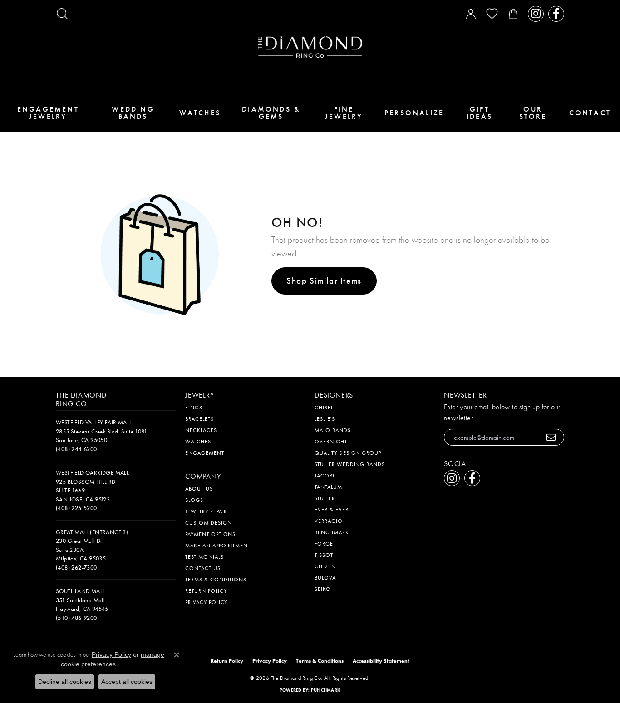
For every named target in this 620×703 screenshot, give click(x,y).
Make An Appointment (218, 545)
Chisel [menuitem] (324, 407)
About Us (199, 488)
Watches (200, 113)
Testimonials (204, 556)
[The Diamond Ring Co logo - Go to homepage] (310, 47)
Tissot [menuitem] (324, 555)
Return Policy (205, 591)
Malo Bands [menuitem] (333, 430)
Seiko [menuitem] (323, 589)
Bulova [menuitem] (325, 577)
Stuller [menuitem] (325, 498)
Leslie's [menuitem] (325, 419)
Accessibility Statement (381, 660)
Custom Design (208, 522)
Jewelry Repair (206, 511)
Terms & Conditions (215, 579)
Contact (590, 113)
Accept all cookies (127, 681)
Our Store (533, 112)
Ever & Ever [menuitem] (332, 509)
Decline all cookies (64, 681)
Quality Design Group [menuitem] (348, 453)
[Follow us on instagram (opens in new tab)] (536, 14)
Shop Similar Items (324, 280)
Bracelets (199, 419)
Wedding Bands (133, 112)
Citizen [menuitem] (325, 566)
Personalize (414, 113)
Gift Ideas (479, 112)
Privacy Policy (206, 602)
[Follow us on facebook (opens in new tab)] (556, 14)
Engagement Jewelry (48, 112)
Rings (193, 407)
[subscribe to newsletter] (551, 437)
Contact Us (203, 568)
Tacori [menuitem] (325, 475)
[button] (62, 14)
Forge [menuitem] (324, 543)
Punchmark (325, 690)
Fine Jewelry (344, 112)
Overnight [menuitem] (331, 441)
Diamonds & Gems (271, 112)
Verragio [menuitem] (329, 521)
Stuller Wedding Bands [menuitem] (350, 464)
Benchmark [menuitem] (332, 532)
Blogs (194, 500)
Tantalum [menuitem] (328, 487)
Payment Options (210, 534)
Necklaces (201, 430)
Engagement (204, 453)
